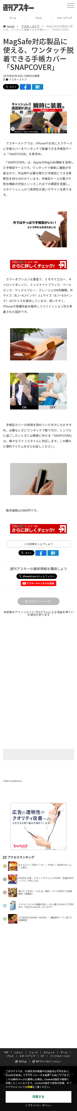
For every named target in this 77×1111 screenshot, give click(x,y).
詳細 (29, 1087)
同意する (38, 1097)
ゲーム (64, 1052)
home (10, 26)
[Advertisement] (38, 663)
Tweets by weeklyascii (12, 780)
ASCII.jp (23, 1061)
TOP (6, 1052)
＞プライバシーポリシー (38, 1105)
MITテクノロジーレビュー (49, 1061)
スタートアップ (38, 17)
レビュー (18, 1052)
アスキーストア (30, 26)
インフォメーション (60, 1055)
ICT (42, 1055)
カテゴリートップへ (40, 601)
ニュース (33, 1052)
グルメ (13, 17)
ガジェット (49, 1052)
